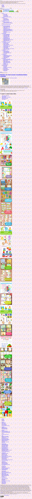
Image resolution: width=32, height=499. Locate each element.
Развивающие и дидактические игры (8, 39)
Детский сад (5, 31)
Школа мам (4, 32)
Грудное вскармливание (6, 25)
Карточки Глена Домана (6, 38)
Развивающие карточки (5, 449)
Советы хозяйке (5, 57)
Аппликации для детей (6, 42)
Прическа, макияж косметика (7, 16)
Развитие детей (4, 33)
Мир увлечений (5, 68)
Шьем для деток (5, 60)
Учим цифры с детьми (6, 35)
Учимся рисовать (5, 47)
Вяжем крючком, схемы (6, 61)
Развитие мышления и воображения (8, 30)
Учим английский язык (5, 444)
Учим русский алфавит (6, 34)
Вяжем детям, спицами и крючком (8, 59)
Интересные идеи (5, 64)
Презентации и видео (6, 40)
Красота (3, 13)
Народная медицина (6, 19)
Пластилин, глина (5, 43)
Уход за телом (5, 14)
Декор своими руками (6, 51)
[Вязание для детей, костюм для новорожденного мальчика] (5, 84)
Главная (3, 4)
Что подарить (3, 481)
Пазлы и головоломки (6, 44)
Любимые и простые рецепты (7, 55)
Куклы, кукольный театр (6, 46)
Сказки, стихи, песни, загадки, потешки (8, 48)
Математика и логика (5, 446)
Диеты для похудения (6, 21)
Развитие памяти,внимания (5, 439)
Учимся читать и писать (5, 447)
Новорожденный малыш (6, 26)
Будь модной (3, 479)
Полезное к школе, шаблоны (5, 451)
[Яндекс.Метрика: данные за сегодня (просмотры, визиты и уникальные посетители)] (6, 495)
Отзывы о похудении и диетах (7, 22)
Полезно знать (5, 70)
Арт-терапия (5, 18)
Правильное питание (6, 20)
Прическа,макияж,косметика (6, 425)
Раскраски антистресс (6, 69)
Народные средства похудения (6, 432)
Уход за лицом (4, 422)
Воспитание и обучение (6, 28)
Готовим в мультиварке (6, 56)
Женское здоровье (4, 427)
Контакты (3, 420)
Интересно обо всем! (4, 65)
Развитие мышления (4, 440)
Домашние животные (5, 463)
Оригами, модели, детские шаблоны (7, 456)
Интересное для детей (6, 49)
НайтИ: (1, 8)
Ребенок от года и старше (6, 27)
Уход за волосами (5, 15)
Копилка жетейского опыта (7, 24)
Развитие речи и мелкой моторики (8, 29)
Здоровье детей (4, 437)
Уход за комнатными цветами (7, 52)
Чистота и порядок (5, 50)
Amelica (2, 492)
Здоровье (3, 17)
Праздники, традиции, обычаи (7, 67)
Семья (3, 23)
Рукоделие (3, 476)
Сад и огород (5, 53)
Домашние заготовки (5, 469)
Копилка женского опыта (5, 434)
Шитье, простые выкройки (7, 62)
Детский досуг (4, 41)
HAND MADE (4, 58)
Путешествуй (5, 66)
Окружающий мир (5, 37)
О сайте (3, 5)
